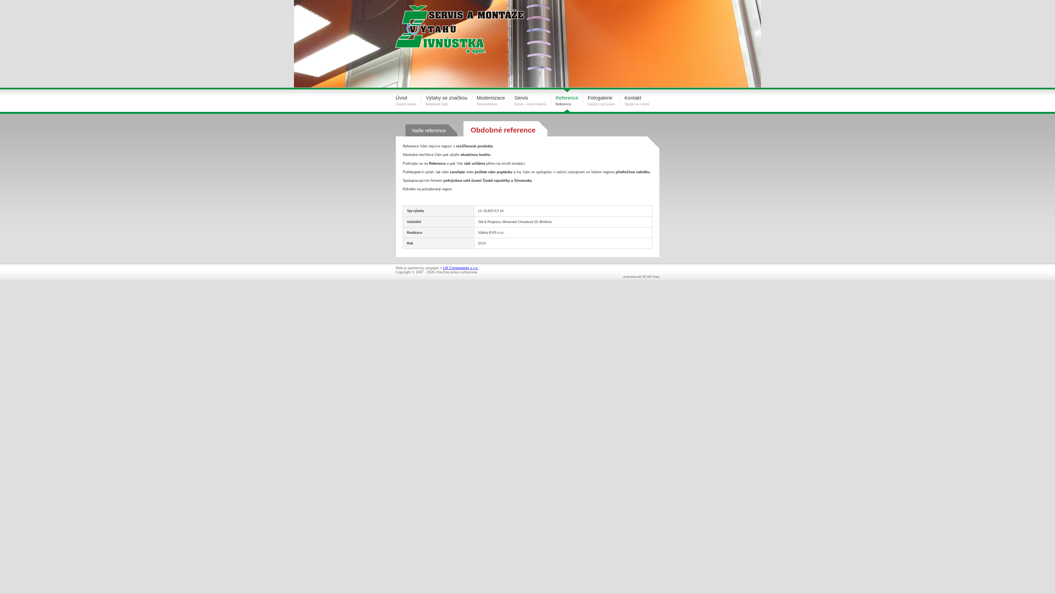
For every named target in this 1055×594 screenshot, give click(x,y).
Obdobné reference (503, 130)
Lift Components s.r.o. (460, 268)
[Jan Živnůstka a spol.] (452, 25)
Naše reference (429, 130)
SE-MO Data (650, 276)
